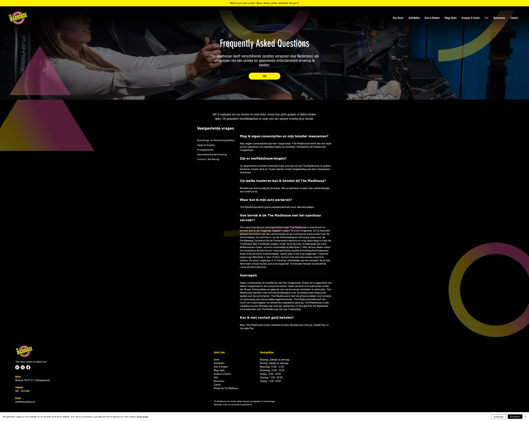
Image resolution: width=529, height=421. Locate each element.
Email (17, 398)
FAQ (216, 377)
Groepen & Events (222, 373)
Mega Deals (219, 370)
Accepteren (515, 416)
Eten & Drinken (221, 366)
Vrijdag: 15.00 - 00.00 (270, 373)
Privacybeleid (142, 416)
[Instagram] (23, 367)
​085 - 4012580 (22, 391)
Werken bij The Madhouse (226, 388)
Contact (217, 384)
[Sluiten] (525, 416)
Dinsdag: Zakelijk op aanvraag (274, 363)
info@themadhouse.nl (25, 401)
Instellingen (499, 416)
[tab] (215, 135)
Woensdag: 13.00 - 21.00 (272, 366)
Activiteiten (219, 363)
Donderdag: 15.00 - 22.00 (272, 370)
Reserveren (219, 381)
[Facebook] (28, 367)
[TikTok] (17, 367)
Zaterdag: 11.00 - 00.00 (271, 377)
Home (216, 359)
